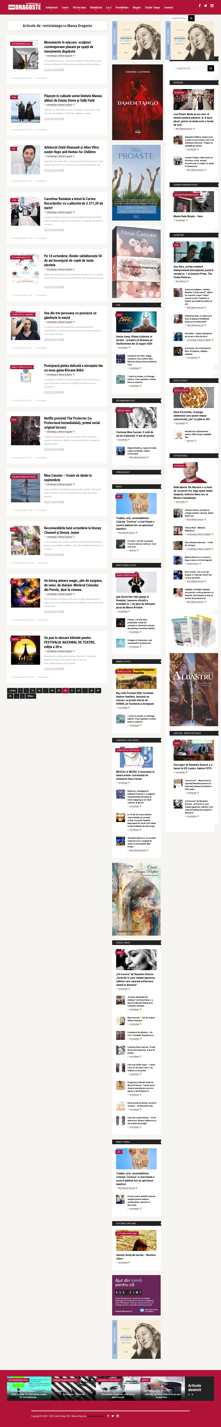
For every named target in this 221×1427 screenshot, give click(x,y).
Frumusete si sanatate (22, 314)
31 (72, 690)
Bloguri (137, 7)
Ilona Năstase (181, 281)
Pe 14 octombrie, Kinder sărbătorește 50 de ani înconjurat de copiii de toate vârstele (73, 260)
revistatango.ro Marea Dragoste (59, 56)
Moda (144, 1380)
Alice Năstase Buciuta (138, 457)
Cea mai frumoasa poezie (24, 477)
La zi (108, 7)
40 (91, 690)
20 (39, 690)
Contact (168, 7)
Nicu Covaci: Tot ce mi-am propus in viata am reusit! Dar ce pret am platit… (198, 575)
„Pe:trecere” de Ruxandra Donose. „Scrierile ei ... (74, 1396)
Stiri (14, 200)
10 (33, 690)
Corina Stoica (180, 502)
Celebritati (52, 7)
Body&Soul (96, 7)
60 (10, 696)
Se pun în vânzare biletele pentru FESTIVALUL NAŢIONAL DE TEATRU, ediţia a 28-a (69, 642)
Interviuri (179, 92)
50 (98, 690)
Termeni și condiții (95, 1416)
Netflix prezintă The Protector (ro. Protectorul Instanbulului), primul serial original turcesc (72, 422)
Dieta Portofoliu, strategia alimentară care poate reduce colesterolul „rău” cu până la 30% (192, 416)
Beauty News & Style (22, 367)
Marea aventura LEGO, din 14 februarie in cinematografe (29, 1396)
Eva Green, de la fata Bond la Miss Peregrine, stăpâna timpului (198, 351)
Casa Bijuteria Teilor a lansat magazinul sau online (163, 1396)
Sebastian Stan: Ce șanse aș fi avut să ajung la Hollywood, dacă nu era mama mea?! (198, 319)
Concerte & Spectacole (128, 750)
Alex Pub (133, 550)
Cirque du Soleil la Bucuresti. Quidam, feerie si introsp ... (118, 1396)
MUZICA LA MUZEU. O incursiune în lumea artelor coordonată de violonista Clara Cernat (135, 775)
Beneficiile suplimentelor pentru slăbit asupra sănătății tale (198, 434)
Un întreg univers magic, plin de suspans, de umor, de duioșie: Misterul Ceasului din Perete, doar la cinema (73, 585)
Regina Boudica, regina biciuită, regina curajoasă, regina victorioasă (142, 451)
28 (52, 690)
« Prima (12, 690)
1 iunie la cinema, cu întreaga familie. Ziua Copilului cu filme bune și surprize (141, 379)
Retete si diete (181, 390)
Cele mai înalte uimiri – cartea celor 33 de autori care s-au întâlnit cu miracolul (141, 1067)
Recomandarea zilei (21, 44)
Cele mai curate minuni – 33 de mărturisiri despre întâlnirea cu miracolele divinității (141, 1120)
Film (14, 97)
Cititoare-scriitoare (127, 1233)
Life (13, 149)
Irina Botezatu (192, 358)
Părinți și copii (124, 671)
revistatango (122, 348)
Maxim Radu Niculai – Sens (188, 216)
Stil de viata (79, 7)
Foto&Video (122, 7)
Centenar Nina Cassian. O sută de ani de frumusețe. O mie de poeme (141, 1050)
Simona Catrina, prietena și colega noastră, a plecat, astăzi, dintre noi (199, 513)
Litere (65, 7)
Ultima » (31, 696)
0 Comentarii (42, 78)
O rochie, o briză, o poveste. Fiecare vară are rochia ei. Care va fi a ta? (141, 544)
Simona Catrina (193, 564)
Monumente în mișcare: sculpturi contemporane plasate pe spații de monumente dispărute (68, 46)
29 (59, 690)
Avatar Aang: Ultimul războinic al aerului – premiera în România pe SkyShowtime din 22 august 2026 (134, 340)
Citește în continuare (54, 69)
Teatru (15, 639)
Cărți (119, 952)
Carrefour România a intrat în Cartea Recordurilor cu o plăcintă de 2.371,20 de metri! (73, 203)
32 (79, 690)
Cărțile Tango (152, 7)
